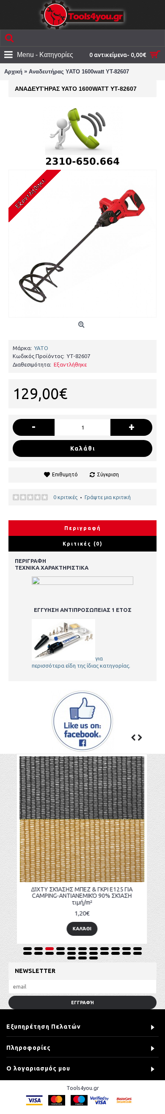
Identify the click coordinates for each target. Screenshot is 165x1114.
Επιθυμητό (65, 474)
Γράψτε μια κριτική (108, 497)
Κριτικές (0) (83, 543)
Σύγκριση (108, 474)
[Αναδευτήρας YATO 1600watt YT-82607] (82, 244)
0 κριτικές (65, 497)
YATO (41, 348)
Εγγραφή (82, 1002)
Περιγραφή (82, 528)
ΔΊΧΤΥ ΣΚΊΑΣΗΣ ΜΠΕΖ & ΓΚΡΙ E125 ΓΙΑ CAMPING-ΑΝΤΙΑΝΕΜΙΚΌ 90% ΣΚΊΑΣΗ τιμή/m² (71, 896)
